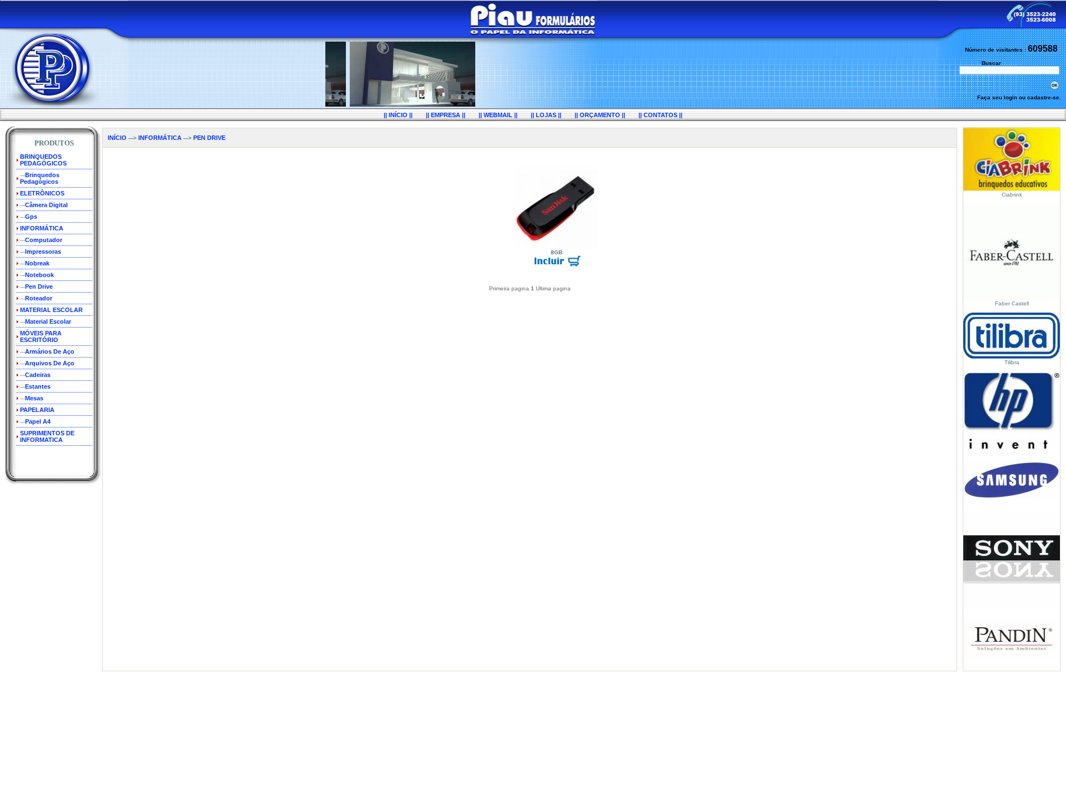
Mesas (34, 398)
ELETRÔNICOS (42, 193)
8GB (556, 252)
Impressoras (43, 251)
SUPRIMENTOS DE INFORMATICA (47, 436)
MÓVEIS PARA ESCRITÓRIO (41, 336)
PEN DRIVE (209, 137)
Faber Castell (1012, 303)
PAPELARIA (37, 409)
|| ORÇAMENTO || (600, 115)
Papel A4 (38, 421)
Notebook (39, 275)
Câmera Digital (46, 205)
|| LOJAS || (546, 115)
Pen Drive (39, 286)
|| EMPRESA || (445, 115)
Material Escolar (48, 321)
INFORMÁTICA (41, 228)
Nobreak (37, 263)
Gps (31, 216)
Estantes (38, 386)
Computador (43, 240)
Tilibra (1011, 362)
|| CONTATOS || (660, 115)
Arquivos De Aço (49, 363)
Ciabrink (1012, 195)
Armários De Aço (49, 351)
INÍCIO (117, 137)
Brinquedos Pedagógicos (39, 178)
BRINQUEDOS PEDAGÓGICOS (43, 160)
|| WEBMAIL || (498, 115)
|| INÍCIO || (398, 115)
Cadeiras (38, 374)
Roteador (38, 298)
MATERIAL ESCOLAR (51, 309)
